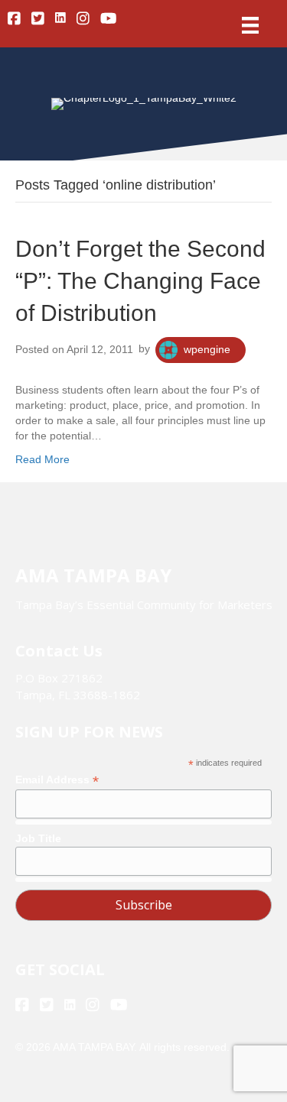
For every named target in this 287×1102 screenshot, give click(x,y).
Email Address (57, 780)
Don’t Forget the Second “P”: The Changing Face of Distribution (140, 281)
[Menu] (250, 25)
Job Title (38, 838)
